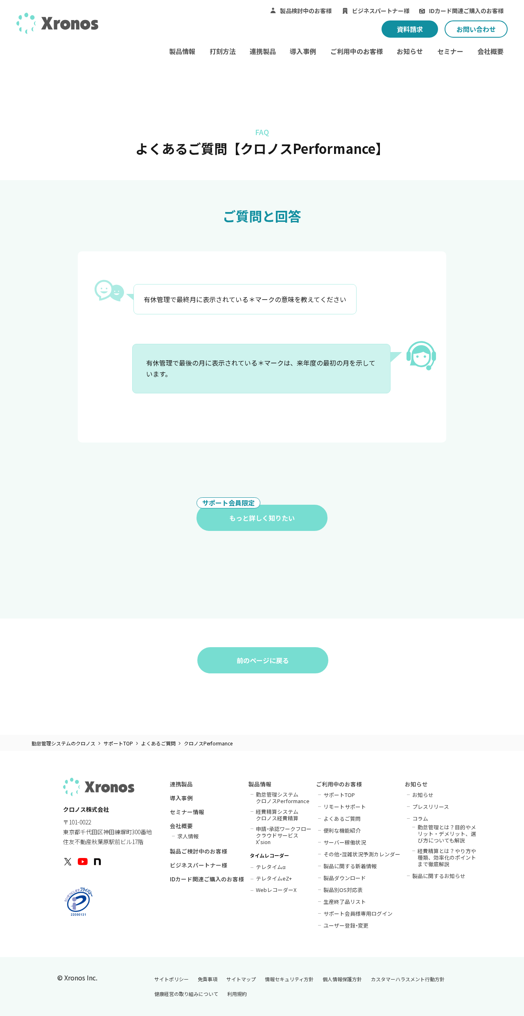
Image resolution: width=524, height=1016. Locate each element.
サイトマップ (241, 979)
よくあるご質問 (158, 743)
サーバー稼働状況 (344, 842)
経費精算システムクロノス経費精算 (277, 815)
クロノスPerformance (208, 743)
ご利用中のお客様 (356, 51)
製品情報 (182, 51)
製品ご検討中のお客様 (198, 852)
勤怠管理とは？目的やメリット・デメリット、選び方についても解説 (447, 833)
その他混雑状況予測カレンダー (362, 854)
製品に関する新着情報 (350, 865)
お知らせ (410, 51)
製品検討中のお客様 (306, 11)
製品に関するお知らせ (438, 875)
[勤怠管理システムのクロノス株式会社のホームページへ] (57, 26)
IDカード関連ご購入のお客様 (466, 11)
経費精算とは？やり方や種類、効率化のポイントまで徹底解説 (447, 857)
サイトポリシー (171, 979)
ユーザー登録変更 (346, 925)
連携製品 (263, 51)
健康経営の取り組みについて (186, 993)
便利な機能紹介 (342, 830)
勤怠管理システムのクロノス (63, 743)
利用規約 (237, 993)
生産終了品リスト (344, 901)
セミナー (450, 51)
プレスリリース (430, 806)
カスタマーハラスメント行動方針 (408, 979)
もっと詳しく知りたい (248, 514)
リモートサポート (344, 806)
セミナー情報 (187, 812)
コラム (420, 818)
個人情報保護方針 (342, 979)
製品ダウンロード (344, 877)
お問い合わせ (476, 29)
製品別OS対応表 (343, 889)
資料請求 (410, 29)
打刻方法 (223, 51)
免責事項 (207, 979)
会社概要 (490, 51)
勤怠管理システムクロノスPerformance (282, 797)
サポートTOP (118, 743)
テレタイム (271, 866)
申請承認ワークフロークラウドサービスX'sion (284, 835)
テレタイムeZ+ (274, 877)
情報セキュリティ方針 (289, 979)
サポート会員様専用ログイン (358, 913)
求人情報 (188, 836)
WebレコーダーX (276, 889)
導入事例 (303, 51)
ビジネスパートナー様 (380, 11)
